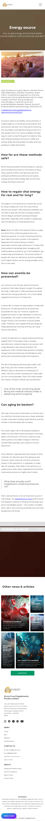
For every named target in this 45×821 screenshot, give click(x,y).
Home (6, 731)
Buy (5, 734)
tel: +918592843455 (10, 753)
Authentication (9, 741)
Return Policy (8, 775)
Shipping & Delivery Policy (13, 768)
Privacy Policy (9, 778)
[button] (40, 5)
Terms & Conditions (10, 772)
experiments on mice (23, 499)
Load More (22, 673)
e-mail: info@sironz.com (12, 750)
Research (7, 738)
